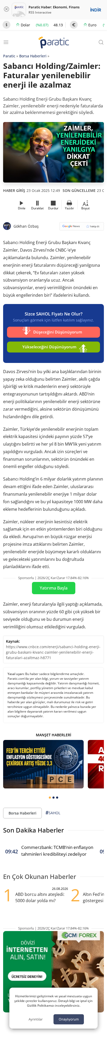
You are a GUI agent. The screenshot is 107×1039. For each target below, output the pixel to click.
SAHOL (52, 812)
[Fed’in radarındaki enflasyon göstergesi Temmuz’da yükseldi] (43, 764)
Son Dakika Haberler (33, 830)
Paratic (9, 55)
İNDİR (95, 10)
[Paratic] (53, 42)
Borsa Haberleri (32, 55)
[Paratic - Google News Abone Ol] (81, 228)
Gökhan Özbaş (26, 226)
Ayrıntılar (36, 1019)
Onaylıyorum (69, 1019)
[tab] (50, 798)
